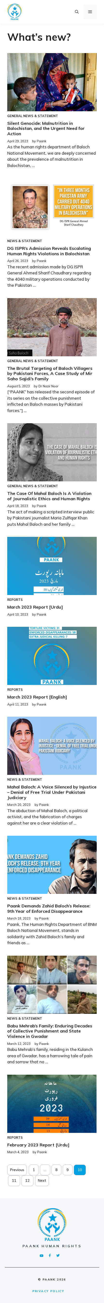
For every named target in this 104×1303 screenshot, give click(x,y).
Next (42, 1180)
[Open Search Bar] (76, 12)
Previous (17, 1170)
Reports (15, 600)
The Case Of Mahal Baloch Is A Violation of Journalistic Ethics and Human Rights (49, 496)
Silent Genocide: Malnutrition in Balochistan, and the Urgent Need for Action (46, 128)
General (14, 116)
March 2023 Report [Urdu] (35, 607)
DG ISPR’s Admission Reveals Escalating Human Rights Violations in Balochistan (49, 251)
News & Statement (40, 116)
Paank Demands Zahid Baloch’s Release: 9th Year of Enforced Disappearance (48, 908)
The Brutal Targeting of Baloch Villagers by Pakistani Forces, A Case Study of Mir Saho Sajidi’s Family (49, 373)
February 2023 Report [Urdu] (38, 1145)
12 (27, 1180)
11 (14, 1180)
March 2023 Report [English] (37, 697)
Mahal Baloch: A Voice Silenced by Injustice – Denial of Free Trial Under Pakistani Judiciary (52, 792)
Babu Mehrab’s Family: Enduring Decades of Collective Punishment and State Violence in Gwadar (49, 1031)
